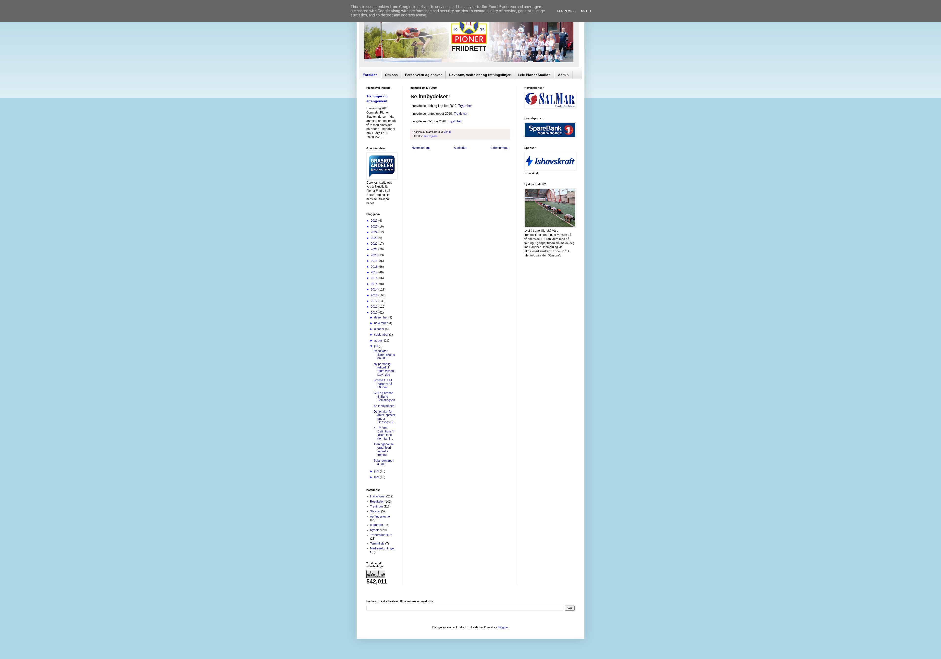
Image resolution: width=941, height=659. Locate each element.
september (381, 334)
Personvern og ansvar (423, 75)
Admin (563, 75)
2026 (374, 220)
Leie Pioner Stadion (534, 75)
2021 (374, 249)
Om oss (391, 75)
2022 (374, 243)
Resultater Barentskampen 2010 (384, 354)
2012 (374, 301)
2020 (374, 255)
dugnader (376, 525)
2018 (374, 266)
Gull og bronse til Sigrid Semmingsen (384, 396)
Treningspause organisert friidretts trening (384, 449)
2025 (374, 226)
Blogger (503, 627)
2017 (374, 272)
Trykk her (465, 106)
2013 (374, 295)
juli (376, 346)
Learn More (566, 11)
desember (381, 317)
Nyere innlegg (421, 148)
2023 (374, 238)
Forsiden (370, 75)
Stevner (375, 511)
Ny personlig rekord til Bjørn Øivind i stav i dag (384, 369)
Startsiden (460, 148)
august (379, 340)
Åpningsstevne (380, 516)
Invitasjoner (430, 136)
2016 (374, 278)
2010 (374, 312)
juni (377, 471)
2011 (374, 306)
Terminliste (377, 543)
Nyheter (375, 530)
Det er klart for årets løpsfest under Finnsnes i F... (385, 417)
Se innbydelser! (384, 406)
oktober (379, 329)
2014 (374, 289)
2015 (374, 284)
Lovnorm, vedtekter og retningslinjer (479, 75)
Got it (586, 11)
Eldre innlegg (499, 148)
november (381, 323)
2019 (374, 261)
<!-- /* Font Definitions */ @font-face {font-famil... (384, 433)
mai (377, 477)
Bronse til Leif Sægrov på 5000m (383, 384)
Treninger (376, 506)
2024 (374, 232)
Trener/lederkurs (381, 535)
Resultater (377, 501)
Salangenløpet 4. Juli (383, 462)
